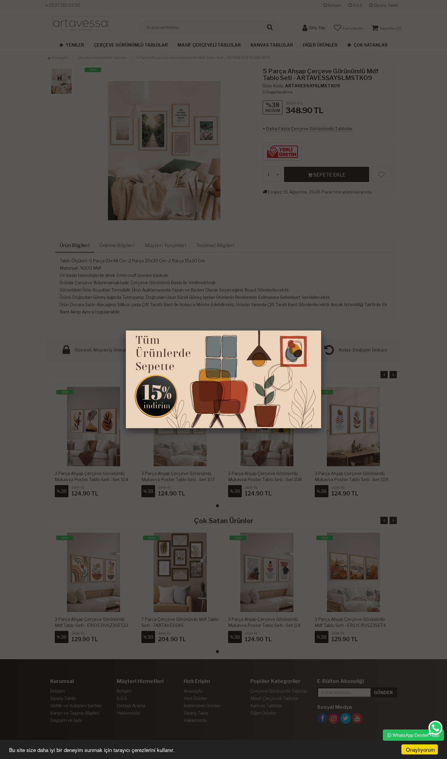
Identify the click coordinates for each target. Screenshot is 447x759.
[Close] (321, 330)
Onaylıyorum (420, 749)
